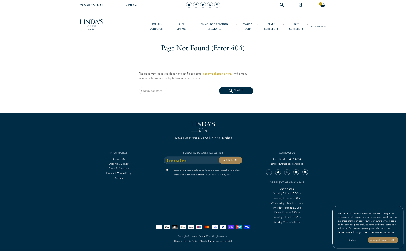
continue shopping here (217, 73)
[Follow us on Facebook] (196, 5)
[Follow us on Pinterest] (209, 5)
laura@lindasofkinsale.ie (290, 163)
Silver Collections (271, 26)
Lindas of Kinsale (197, 236)
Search (119, 178)
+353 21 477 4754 (91, 4)
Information (119, 152)
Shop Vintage (181, 26)
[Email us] (305, 172)
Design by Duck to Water (185, 241)
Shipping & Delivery (118, 163)
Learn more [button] (389, 232)
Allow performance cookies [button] (383, 240)
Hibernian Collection (156, 26)
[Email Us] (188, 5)
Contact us (287, 152)
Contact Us (131, 4)
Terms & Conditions (119, 168)
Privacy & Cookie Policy (118, 173)
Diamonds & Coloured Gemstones (214, 26)
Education (317, 26)
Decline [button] (352, 240)
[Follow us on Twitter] (203, 5)
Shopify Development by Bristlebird (216, 241)
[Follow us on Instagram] (216, 5)
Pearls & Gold (247, 26)
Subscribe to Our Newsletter (203, 152)
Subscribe (230, 160)
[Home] (91, 23)
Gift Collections (296, 26)
